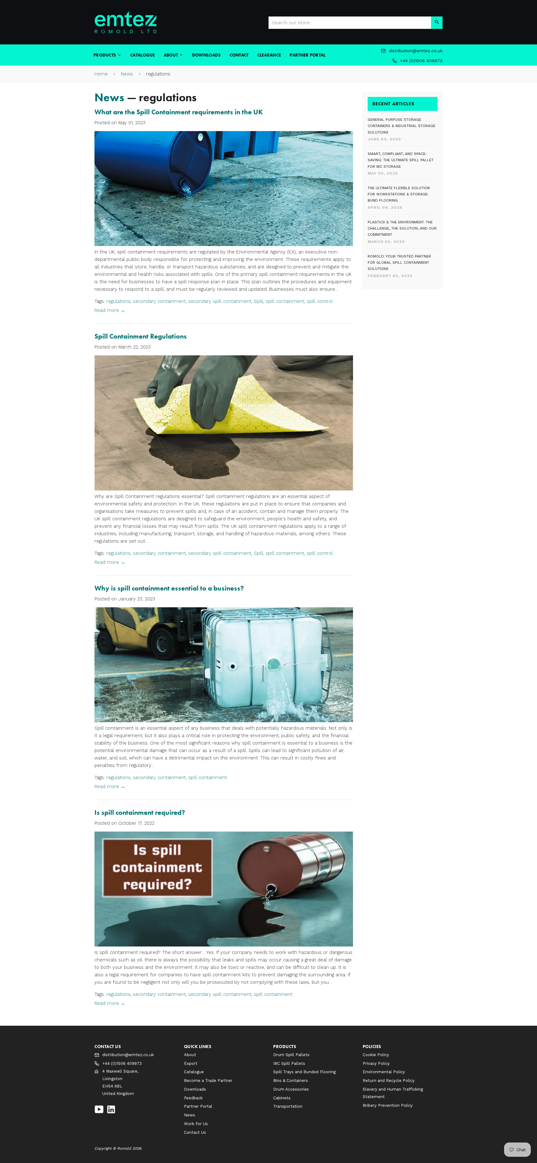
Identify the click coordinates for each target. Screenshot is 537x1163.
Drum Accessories (291, 1089)
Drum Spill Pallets (291, 1054)
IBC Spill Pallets (289, 1063)
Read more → (109, 310)
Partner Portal (307, 55)
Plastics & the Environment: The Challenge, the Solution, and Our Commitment (402, 228)
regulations (118, 301)
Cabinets (282, 1098)
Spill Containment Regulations (140, 336)
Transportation (287, 1106)
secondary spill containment (219, 301)
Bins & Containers (290, 1080)
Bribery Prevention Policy (388, 1105)
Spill (258, 301)
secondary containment (159, 301)
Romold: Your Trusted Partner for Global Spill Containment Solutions (399, 262)
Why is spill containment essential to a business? (169, 588)
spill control (320, 301)
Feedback (193, 1098)
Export (190, 1063)
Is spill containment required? (139, 812)
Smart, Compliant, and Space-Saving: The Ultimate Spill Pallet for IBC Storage (401, 160)
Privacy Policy (376, 1063)
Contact (239, 55)
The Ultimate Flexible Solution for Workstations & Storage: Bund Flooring (399, 194)
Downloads (206, 55)
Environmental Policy (384, 1072)
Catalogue (142, 55)
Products (105, 55)
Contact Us (195, 1132)
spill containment (285, 301)
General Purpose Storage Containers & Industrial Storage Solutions (401, 126)
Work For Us (196, 1123)
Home (101, 74)
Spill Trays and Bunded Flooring (304, 1072)
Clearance (269, 55)
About (171, 55)
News (127, 74)
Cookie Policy (376, 1054)
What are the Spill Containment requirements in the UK (178, 111)
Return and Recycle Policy (389, 1080)
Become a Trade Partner (208, 1080)
